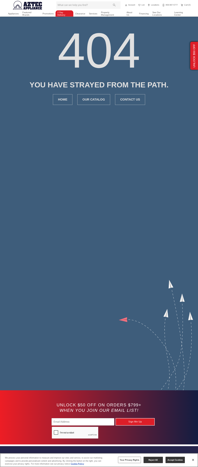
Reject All (153, 460)
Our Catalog (93, 99)
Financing (144, 14)
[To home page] (27, 5)
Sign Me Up (135, 421)
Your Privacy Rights (129, 460)
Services (93, 14)
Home (62, 99)
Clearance (80, 14)
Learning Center (178, 13)
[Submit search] (114, 5)
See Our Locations (157, 13)
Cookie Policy (77, 464)
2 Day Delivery (61, 13)
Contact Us (130, 99)
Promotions (48, 14)
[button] (126, 5)
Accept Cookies (175, 460)
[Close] (193, 459)
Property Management (107, 13)
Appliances (13, 14)
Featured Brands (26, 13)
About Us (129, 13)
